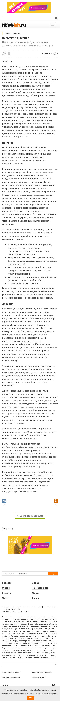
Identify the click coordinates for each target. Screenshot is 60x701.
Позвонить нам (38, 677)
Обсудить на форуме (31, 515)
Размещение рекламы (11, 677)
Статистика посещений (42, 672)
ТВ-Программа (40, 587)
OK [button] (30, 697)
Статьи (7, 33)
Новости (6, 582)
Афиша (35, 582)
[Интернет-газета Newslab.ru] (14, 24)
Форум (35, 593)
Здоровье (7, 528)
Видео (35, 598)
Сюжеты (6, 593)
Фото (5, 598)
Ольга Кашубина (4, 53)
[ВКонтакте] (26, 686)
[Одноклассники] (54, 686)
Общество (16, 33)
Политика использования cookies (15, 611)
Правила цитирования (11, 672)
